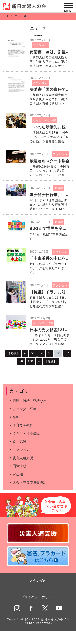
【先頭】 (13, 353)
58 (21, 361)
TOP (6, 16)
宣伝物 (18, 474)
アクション (21, 450)
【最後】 (51, 361)
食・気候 (19, 441)
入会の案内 (38, 580)
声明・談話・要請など (29, 401)
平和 (16, 417)
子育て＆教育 (23, 425)
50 (32, 353)
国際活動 (19, 466)
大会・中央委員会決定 (29, 482)
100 (30, 361)
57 (67, 353)
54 (41, 353)
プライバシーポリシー (38, 597)
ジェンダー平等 (24, 409)
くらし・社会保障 (26, 433)
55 (49, 353)
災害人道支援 (23, 458)
